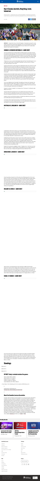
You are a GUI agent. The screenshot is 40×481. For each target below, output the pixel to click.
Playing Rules (23, 452)
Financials (3, 454)
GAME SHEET (26, 50)
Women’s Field (23, 446)
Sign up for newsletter (25, 461)
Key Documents (4, 452)
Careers (2, 466)
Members (3, 445)
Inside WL (3, 443)
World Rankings (4, 465)
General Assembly (4, 448)
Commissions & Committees (6, 449)
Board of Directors (4, 446)
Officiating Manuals (24, 454)
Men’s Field (23, 448)
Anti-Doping (3, 463)
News (2, 460)
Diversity (2, 462)
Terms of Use (9, 478)
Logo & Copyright (4, 471)
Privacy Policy (4, 478)
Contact (2, 468)
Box (21, 451)
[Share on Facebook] (29, 19)
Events (22, 443)
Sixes (22, 449)
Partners (2, 455)
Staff (2, 451)
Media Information (4, 469)
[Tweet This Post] (31, 19)
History (22, 445)
